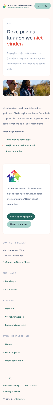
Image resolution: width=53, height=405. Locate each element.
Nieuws (8, 344)
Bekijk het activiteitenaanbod (20, 145)
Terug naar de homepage (18, 139)
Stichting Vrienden (11, 391)
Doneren (9, 308)
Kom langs (10, 281)
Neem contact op (14, 151)
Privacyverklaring (11, 385)
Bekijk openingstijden (21, 216)
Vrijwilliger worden (14, 316)
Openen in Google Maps (17, 262)
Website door (14, 399)
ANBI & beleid (31, 385)
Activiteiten (11, 289)
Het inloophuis (12, 352)
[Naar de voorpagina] (17, 6)
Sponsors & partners (15, 325)
